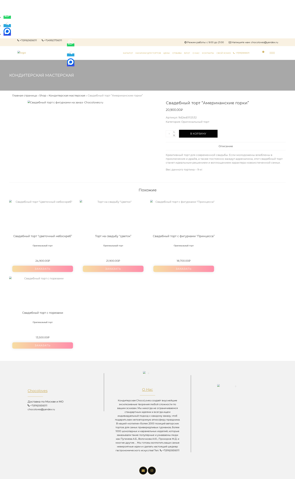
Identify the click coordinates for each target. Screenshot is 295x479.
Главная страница (24, 95)
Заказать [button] (43, 268)
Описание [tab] (226, 146)
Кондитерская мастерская (67, 95)
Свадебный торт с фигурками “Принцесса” (184, 236)
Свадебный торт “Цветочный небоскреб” (42, 236)
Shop (42, 95)
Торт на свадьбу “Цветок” (113, 236)
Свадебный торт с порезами (42, 313)
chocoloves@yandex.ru (264, 42)
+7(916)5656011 (28, 40)
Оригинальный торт (195, 121)
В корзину (198, 133)
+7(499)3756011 (53, 40)
